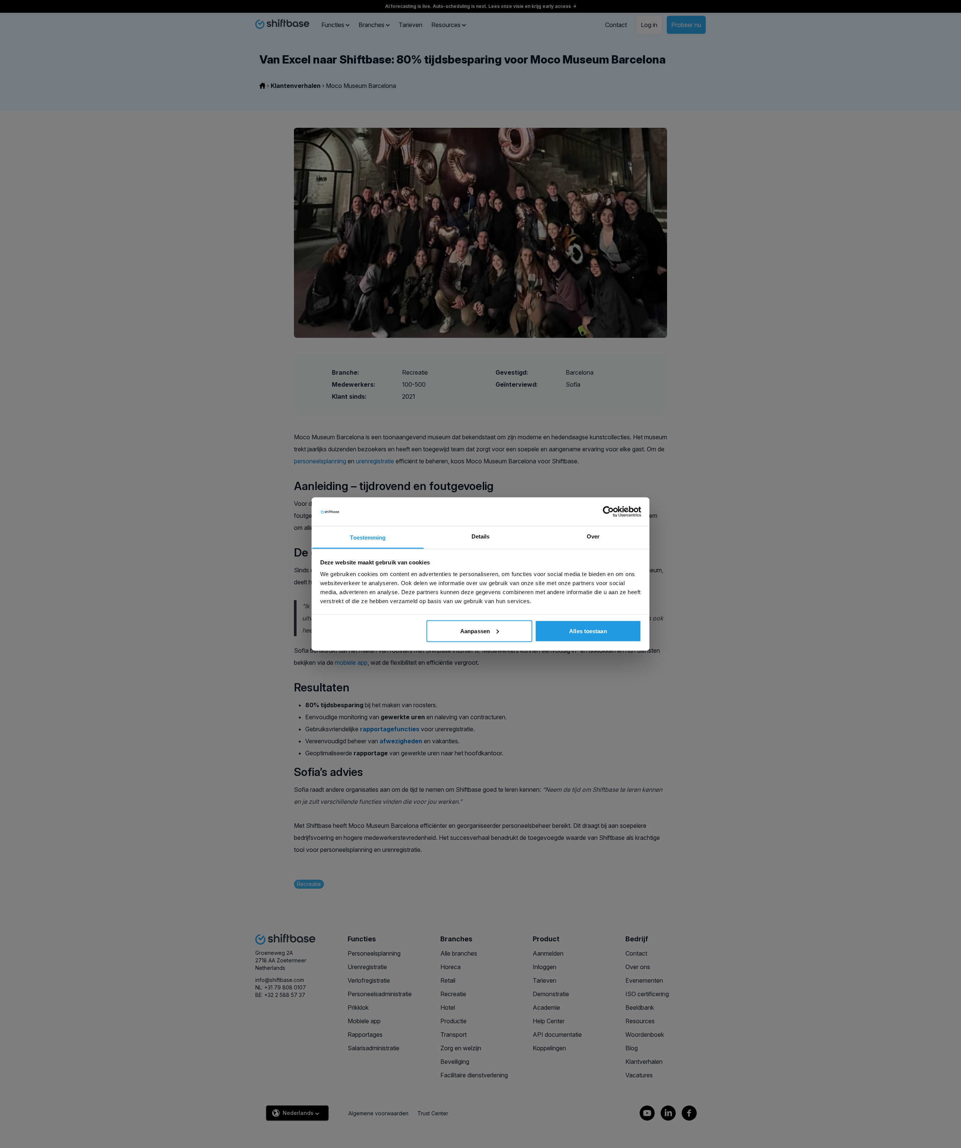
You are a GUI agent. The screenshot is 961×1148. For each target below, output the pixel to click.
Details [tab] (480, 536)
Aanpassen (475, 631)
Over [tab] (593, 536)
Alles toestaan (588, 631)
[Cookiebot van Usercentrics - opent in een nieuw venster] (608, 511)
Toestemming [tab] (368, 537)
